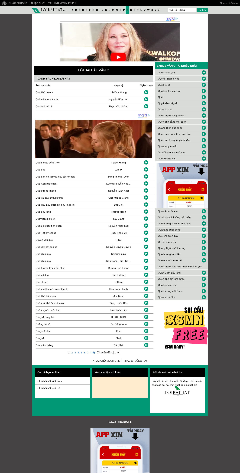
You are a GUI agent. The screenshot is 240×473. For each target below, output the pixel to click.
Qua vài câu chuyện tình (49, 197)
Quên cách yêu (166, 72)
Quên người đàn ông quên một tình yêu (180, 266)
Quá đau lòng (43, 211)
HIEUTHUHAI (118, 317)
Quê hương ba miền (169, 254)
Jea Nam (118, 296)
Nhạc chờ (37, 3)
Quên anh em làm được (171, 278)
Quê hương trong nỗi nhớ (50, 268)
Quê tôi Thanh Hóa (168, 78)
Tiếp (93, 352)
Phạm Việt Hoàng (118, 106)
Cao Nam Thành (118, 289)
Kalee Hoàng (118, 162)
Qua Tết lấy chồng (46, 232)
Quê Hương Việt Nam (170, 291)
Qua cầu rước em (168, 211)
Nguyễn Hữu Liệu (118, 99)
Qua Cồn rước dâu (46, 183)
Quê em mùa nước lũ (170, 260)
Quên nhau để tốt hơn (48, 162)
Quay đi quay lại (45, 317)
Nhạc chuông (18, 3)
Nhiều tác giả (118, 253)
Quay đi (40, 338)
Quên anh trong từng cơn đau (174, 134)
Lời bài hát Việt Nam (50, 381)
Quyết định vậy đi (167, 103)
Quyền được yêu (167, 242)
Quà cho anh (165, 109)
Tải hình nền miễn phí (62, 3)
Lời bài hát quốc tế (49, 388)
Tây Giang (118, 218)
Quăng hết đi (43, 324)
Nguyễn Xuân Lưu (118, 225)
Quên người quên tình (48, 310)
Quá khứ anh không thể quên (174, 217)
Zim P (118, 169)
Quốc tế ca (164, 84)
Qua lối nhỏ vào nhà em (171, 152)
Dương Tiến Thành (118, 268)
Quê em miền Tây (168, 235)
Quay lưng (41, 282)
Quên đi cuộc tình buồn (49, 225)
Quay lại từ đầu (166, 297)
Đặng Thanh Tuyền (118, 176)
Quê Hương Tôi (166, 158)
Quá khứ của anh (167, 285)
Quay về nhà (43, 331)
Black (119, 338)
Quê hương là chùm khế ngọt (174, 223)
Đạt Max (118, 204)
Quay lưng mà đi (167, 146)
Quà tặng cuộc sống (169, 229)
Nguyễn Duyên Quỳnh (118, 246)
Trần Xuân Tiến (118, 310)
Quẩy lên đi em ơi (45, 218)
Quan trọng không (46, 190)
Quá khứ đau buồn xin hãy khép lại (55, 204)
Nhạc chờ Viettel (229, 3)
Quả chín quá (43, 253)
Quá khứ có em (44, 92)
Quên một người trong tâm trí (52, 289)
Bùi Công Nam (119, 324)
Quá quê (40, 169)
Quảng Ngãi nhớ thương (171, 248)
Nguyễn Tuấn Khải (118, 190)
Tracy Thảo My (118, 232)
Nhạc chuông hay (135, 360)
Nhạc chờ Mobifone (106, 360)
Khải (118, 331)
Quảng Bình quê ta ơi (170, 127)
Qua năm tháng (44, 345)
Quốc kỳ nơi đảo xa (46, 246)
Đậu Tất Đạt (118, 275)
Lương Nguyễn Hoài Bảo (120, 183)
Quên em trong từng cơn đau (174, 140)
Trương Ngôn (118, 211)
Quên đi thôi (42, 275)
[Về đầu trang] (236, 469)
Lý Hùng (118, 282)
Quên (161, 97)
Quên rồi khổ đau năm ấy (50, 303)
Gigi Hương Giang (118, 197)
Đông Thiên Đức (118, 303)
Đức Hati (118, 345)
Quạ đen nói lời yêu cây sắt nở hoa (55, 176)
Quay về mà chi (44, 106)
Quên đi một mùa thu (47, 99)
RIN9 (118, 239)
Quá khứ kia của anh (169, 91)
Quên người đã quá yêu (171, 115)
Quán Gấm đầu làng (169, 272)
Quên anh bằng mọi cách (172, 121)
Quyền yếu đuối (44, 239)
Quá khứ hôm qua (46, 296)
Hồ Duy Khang (119, 92)
